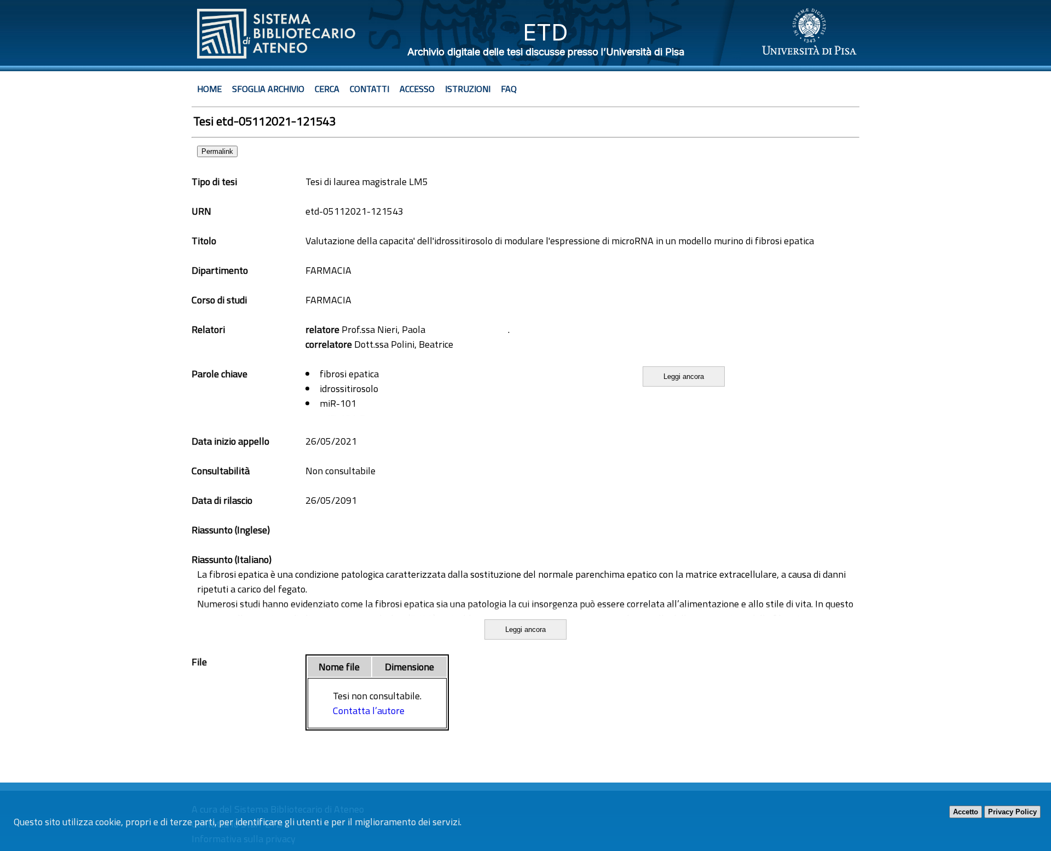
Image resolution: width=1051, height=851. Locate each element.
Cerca (327, 88)
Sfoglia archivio (268, 88)
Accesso (417, 88)
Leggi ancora (683, 376)
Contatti (369, 88)
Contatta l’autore (369, 710)
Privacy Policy (1012, 812)
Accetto (965, 812)
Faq (509, 88)
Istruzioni (467, 88)
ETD (545, 32)
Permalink (217, 151)
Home (209, 88)
